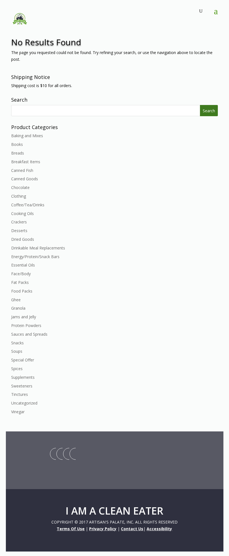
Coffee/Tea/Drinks (27, 204)
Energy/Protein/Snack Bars (35, 256)
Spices (17, 368)
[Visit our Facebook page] (59, 454)
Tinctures (19, 394)
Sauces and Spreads (29, 334)
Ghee (16, 299)
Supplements (23, 377)
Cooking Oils (22, 213)
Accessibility (159, 528)
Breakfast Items (25, 161)
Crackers (19, 222)
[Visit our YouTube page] (53, 454)
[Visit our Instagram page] (66, 454)
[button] (216, 14)
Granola (18, 308)
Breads (17, 153)
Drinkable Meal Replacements (38, 248)
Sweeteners (21, 386)
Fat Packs (20, 282)
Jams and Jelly (23, 316)
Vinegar (18, 411)
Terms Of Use (71, 528)
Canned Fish (22, 170)
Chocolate (20, 187)
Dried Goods (22, 239)
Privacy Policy (102, 528)
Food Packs (21, 291)
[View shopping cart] (196, 11)
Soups (16, 351)
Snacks (17, 342)
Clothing (18, 196)
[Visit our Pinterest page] (73, 454)
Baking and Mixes (27, 135)
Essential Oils (23, 265)
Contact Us (132, 528)
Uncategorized (24, 403)
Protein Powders (26, 325)
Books (17, 144)
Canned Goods (24, 178)
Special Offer (22, 360)
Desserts (19, 230)
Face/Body (21, 273)
